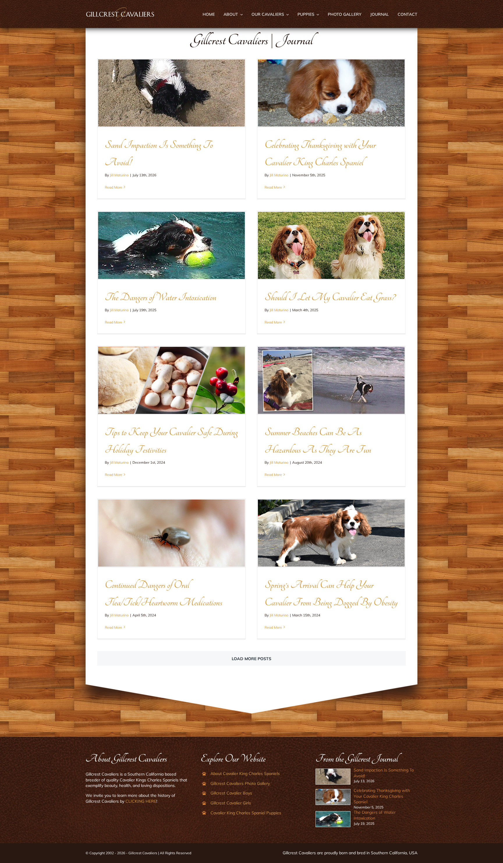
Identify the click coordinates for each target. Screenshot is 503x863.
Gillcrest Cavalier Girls (230, 803)
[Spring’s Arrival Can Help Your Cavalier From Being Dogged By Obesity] (331, 533)
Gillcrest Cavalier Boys (231, 793)
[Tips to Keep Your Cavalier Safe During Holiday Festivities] (171, 380)
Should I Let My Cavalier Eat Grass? (330, 297)
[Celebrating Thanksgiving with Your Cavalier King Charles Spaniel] (331, 92)
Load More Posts (251, 658)
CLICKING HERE (140, 801)
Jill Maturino (119, 175)
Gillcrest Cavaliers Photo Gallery (240, 783)
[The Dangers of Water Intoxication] (171, 245)
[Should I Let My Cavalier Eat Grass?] (331, 245)
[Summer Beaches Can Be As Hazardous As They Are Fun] (331, 380)
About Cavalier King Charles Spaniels (245, 773)
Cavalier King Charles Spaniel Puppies (245, 812)
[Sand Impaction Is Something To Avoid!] (171, 92)
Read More (113, 187)
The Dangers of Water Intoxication (160, 297)
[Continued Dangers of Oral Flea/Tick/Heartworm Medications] (171, 533)
